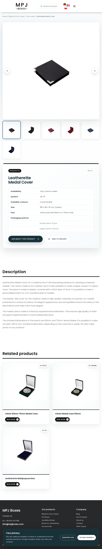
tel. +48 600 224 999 (10, 520)
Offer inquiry (81, 526)
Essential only (68, 537)
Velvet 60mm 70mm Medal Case (21, 413)
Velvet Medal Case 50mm (68, 413)
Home (4, 16)
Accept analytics (87, 537)
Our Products (81, 517)
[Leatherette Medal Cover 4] (71, 130)
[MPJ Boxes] (21, 6)
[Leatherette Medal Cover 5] (90, 130)
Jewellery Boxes (48, 520)
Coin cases (30, 16)
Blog (78, 514)
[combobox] (51, 6)
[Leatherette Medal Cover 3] (51, 130)
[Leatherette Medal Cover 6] (11, 149)
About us (79, 520)
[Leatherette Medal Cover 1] (11, 130)
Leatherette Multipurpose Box (20, 478)
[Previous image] (7, 70)
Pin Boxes (45, 517)
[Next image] (95, 70)
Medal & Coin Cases (16, 16)
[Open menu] (74, 6)
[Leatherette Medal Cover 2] (31, 130)
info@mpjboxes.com (13, 524)
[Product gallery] (51, 70)
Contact (79, 523)
